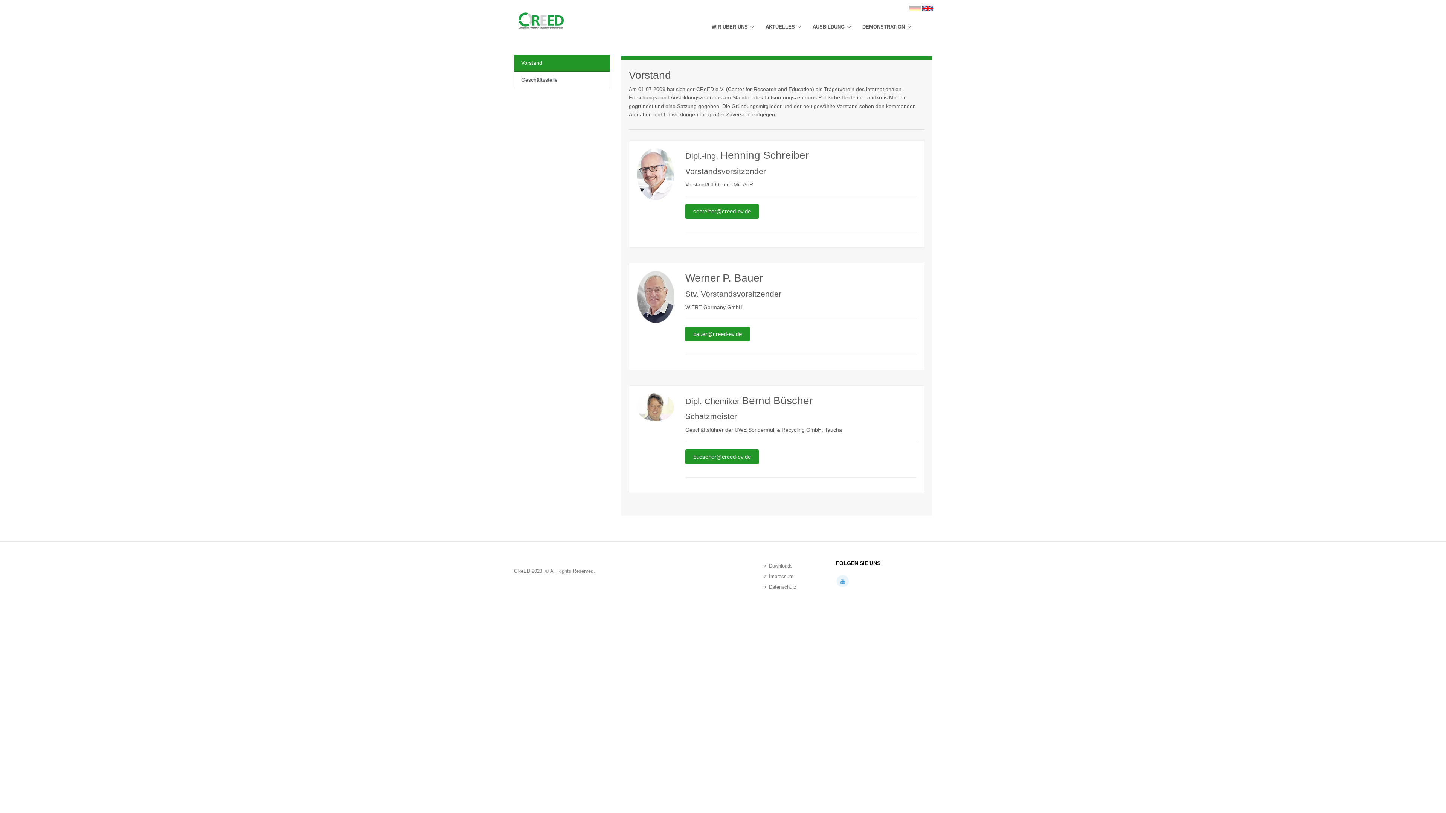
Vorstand (531, 63)
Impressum (781, 576)
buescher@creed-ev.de (722, 457)
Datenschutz (782, 587)
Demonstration (883, 27)
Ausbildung (829, 27)
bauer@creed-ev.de (717, 334)
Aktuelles (780, 27)
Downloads (781, 566)
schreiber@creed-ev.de (722, 211)
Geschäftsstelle (539, 80)
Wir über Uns (730, 27)
